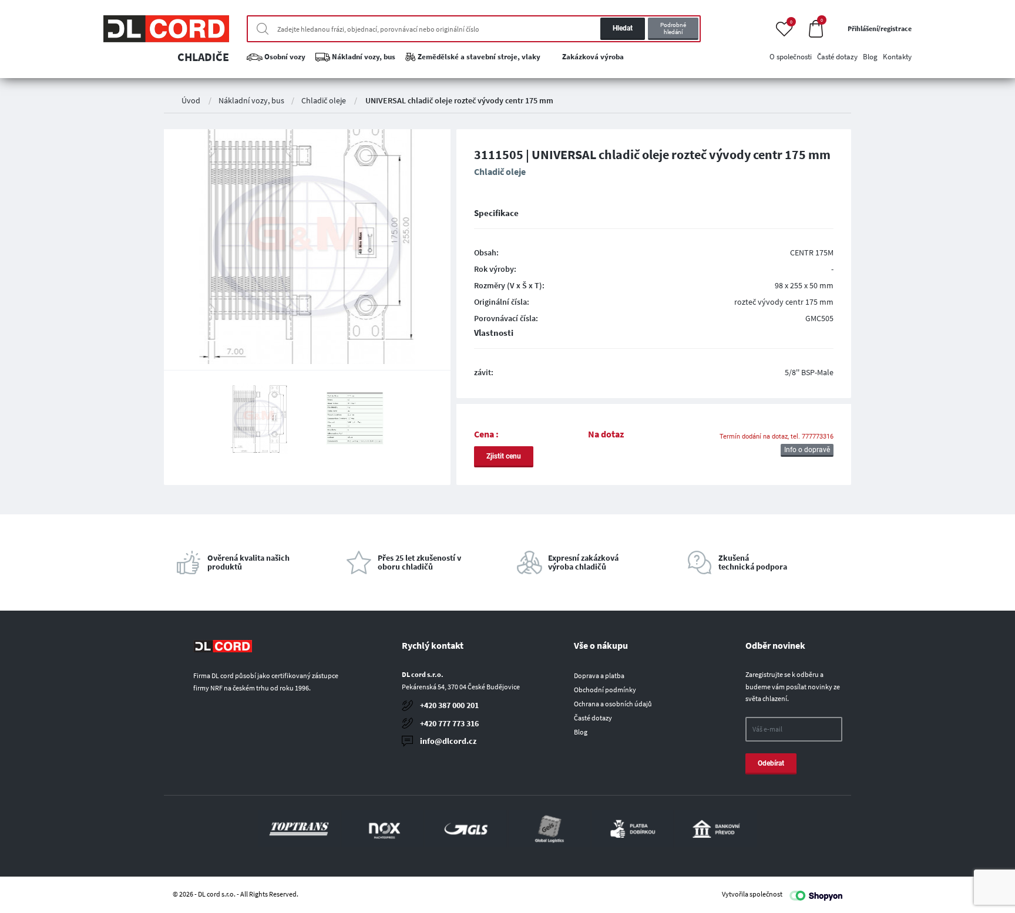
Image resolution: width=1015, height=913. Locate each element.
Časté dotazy (593, 717)
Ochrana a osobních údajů (613, 703)
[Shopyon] (815, 895)
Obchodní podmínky (605, 689)
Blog (580, 731)
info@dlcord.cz (448, 741)
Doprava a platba (599, 675)
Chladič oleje (323, 100)
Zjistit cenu (503, 456)
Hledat (623, 28)
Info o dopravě (807, 450)
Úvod (191, 100)
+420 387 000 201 (449, 705)
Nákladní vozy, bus (251, 100)
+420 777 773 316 (449, 723)
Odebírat (771, 763)
